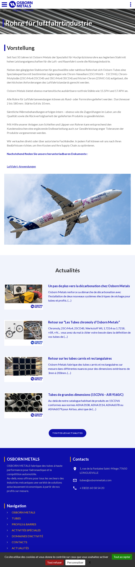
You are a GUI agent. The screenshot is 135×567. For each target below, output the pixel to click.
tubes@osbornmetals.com (95, 480)
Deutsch (28, 10)
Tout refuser (54, 562)
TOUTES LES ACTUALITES (67, 433)
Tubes (16, 518)
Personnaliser (75, 562)
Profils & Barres (24, 524)
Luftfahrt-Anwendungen (21, 166)
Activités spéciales (26, 530)
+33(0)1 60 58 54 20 (92, 487)
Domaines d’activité (27, 536)
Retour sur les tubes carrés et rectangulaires (80, 358)
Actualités (20, 548)
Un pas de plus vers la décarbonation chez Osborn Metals (89, 286)
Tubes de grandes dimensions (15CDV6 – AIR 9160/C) (85, 395)
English (17, 10)
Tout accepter (122, 556)
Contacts (19, 542)
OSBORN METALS (23, 512)
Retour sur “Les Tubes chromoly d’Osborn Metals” (84, 322)
